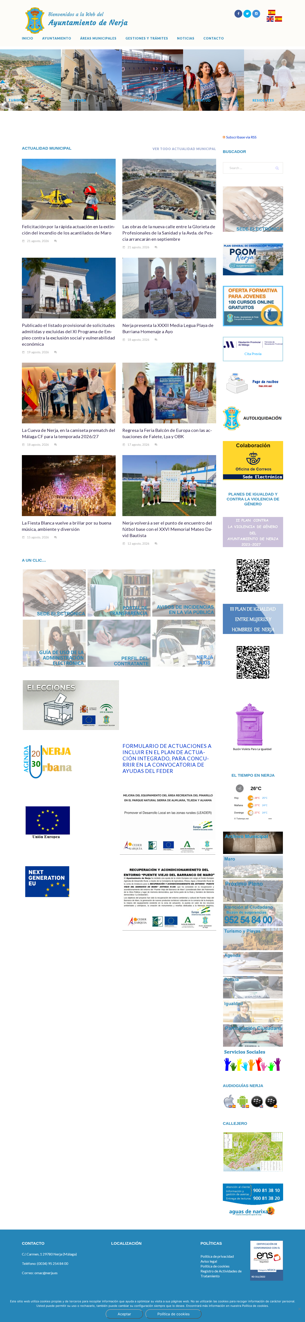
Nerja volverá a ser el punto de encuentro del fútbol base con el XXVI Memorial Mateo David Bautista (167, 529)
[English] (270, 19)
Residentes (263, 100)
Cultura (77, 100)
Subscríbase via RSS (241, 137)
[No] (299, 1309)
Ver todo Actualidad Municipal (184, 149)
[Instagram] (256, 14)
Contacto (213, 38)
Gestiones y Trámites (146, 38)
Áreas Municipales (98, 38)
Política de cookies (215, 1266)
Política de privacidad (217, 1256)
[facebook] (238, 14)
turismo (16, 100)
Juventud (201, 100)
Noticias (185, 38)
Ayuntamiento (56, 38)
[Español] (271, 13)
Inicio (27, 38)
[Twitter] (247, 14)
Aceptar (124, 1314)
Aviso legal (209, 1261)
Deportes (139, 100)
